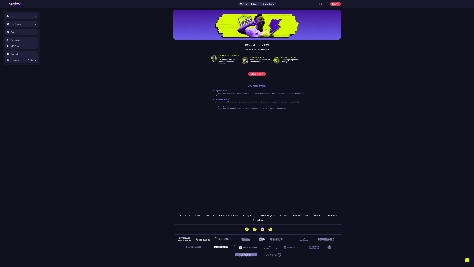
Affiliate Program (267, 215)
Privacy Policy (249, 215)
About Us (283, 215)
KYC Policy (331, 215)
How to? (318, 215)
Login (323, 4)
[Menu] (5, 4)
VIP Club (296, 215)
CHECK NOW (257, 74)
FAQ (307, 215)
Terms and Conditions (204, 215)
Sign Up (335, 4)
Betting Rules (258, 220)
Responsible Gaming (228, 215)
